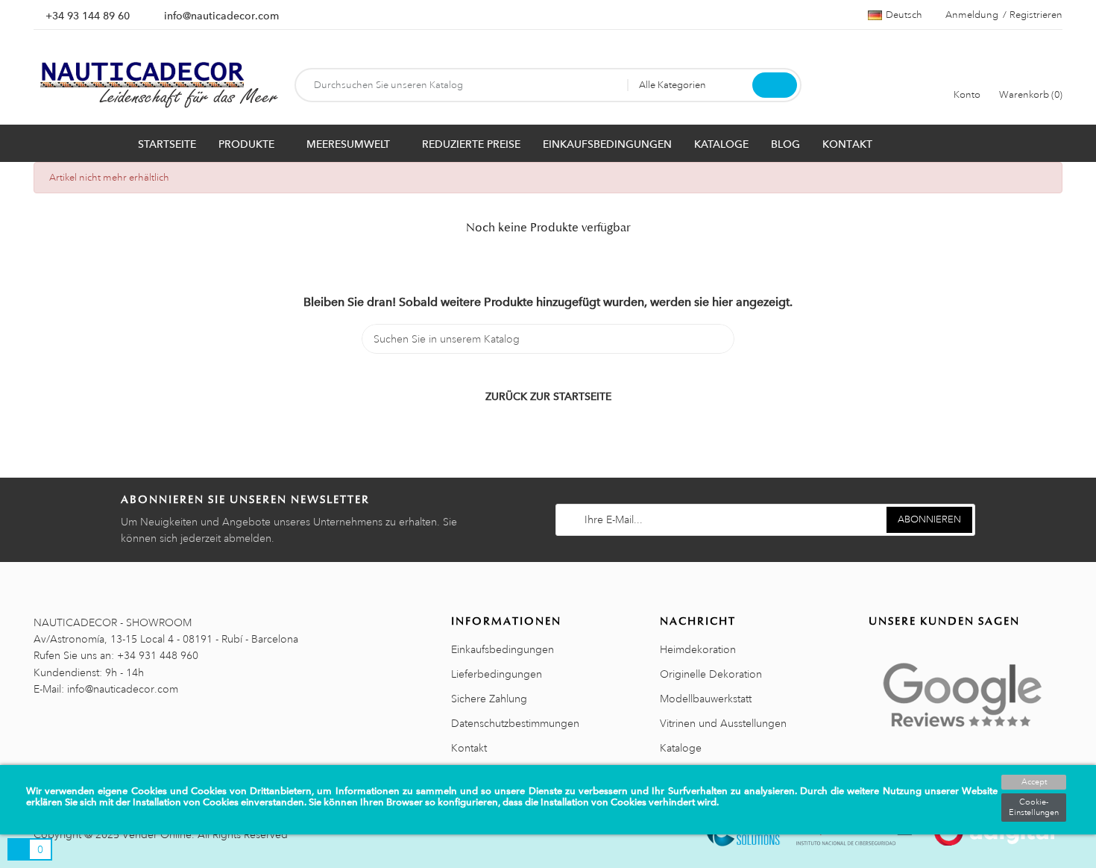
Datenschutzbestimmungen (515, 723)
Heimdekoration (698, 649)
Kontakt (469, 748)
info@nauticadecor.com (221, 15)
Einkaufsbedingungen (502, 649)
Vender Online (157, 834)
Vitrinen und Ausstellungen (723, 723)
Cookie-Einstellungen (1034, 807)
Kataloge (681, 748)
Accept (1034, 782)
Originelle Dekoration (711, 674)
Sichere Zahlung (489, 698)
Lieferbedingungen (496, 674)
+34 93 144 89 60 (87, 15)
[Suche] (774, 85)
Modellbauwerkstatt (706, 698)
